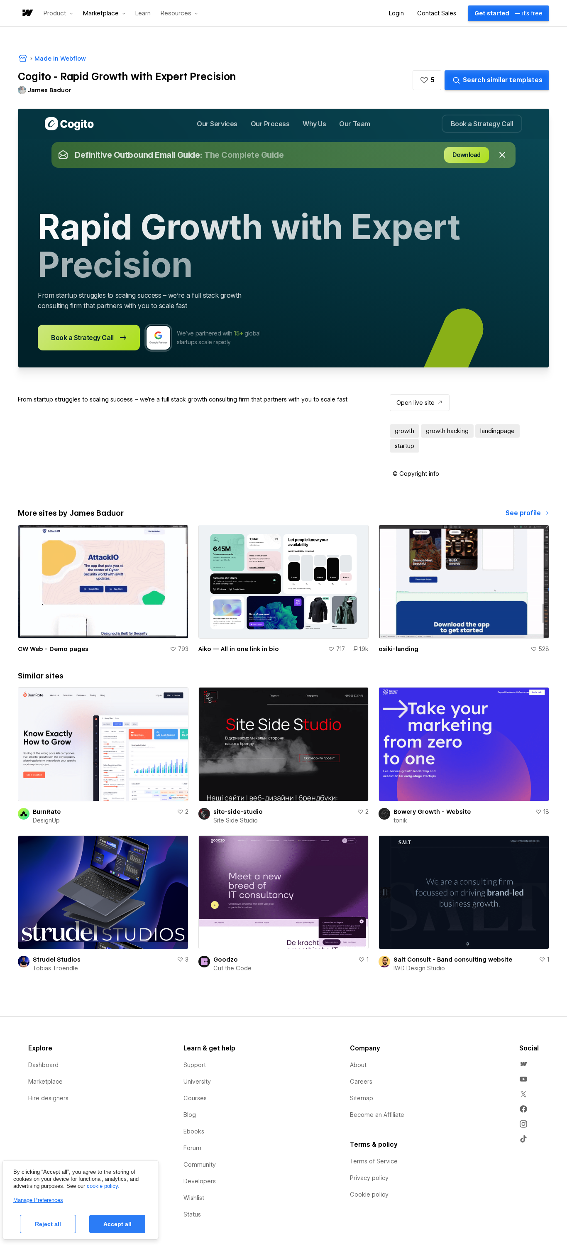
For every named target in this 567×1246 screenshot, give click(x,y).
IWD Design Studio (419, 968)
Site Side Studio (235, 820)
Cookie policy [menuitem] (369, 1194)
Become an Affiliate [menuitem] (377, 1114)
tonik (400, 820)
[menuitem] (523, 1064)
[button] (58, 13)
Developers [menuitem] (199, 1181)
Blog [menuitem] (189, 1114)
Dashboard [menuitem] (43, 1065)
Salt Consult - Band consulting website (452, 959)
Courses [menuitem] (195, 1098)
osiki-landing (398, 649)
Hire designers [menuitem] (48, 1098)
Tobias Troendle (55, 968)
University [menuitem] (197, 1081)
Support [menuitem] (194, 1065)
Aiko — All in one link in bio (238, 649)
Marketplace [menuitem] (45, 1081)
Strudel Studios (57, 959)
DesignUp (46, 820)
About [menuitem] (358, 1065)
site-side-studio (238, 811)
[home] (27, 13)
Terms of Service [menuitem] (374, 1161)
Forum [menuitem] (192, 1148)
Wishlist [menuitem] (193, 1198)
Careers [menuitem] (361, 1081)
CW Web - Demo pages (53, 649)
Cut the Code (232, 968)
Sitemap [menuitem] (361, 1098)
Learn (143, 13)
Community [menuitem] (199, 1164)
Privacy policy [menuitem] (369, 1178)
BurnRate (47, 811)
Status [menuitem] (192, 1214)
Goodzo (225, 959)
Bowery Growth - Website (432, 811)
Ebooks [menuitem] (193, 1131)
